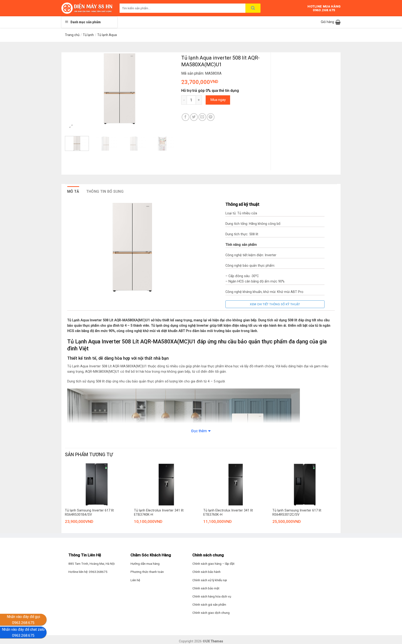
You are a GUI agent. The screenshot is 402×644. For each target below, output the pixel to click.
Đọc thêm (199, 431)
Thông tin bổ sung (105, 191)
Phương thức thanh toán (147, 572)
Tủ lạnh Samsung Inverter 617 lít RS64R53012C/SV (296, 512)
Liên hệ (135, 580)
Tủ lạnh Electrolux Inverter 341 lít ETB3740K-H (159, 512)
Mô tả (73, 191)
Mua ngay (218, 100)
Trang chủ (72, 35)
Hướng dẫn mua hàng (145, 563)
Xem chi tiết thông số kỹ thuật (275, 304)
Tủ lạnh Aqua (107, 35)
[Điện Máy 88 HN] (87, 8)
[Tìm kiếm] (253, 8)
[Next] (166, 88)
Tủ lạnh (88, 35)
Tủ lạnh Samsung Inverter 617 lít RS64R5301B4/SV (89, 512)
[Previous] (73, 88)
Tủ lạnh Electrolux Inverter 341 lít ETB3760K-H (228, 512)
